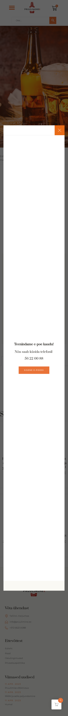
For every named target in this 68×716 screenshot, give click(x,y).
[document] (34, 358)
